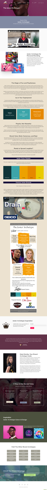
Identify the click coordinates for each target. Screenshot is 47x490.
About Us (11, 2)
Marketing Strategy (28, 2)
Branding (24, 2)
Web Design (15, 2)
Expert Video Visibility (19, 2)
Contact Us (35, 2)
